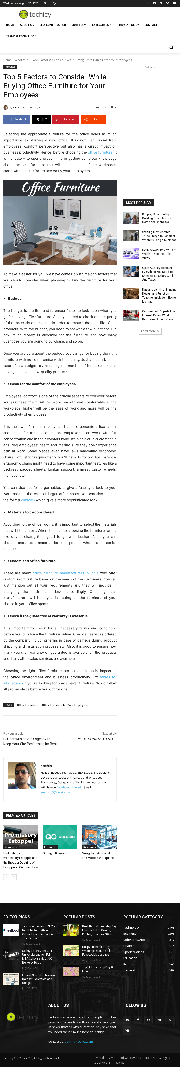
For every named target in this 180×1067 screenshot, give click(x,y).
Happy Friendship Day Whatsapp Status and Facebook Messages (96, 950)
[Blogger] (127, 1020)
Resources (21, 60)
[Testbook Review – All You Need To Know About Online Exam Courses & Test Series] (11, 930)
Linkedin (77, 787)
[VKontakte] (127, 1030)
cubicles (28, 500)
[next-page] (14, 877)
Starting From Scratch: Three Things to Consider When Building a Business (159, 236)
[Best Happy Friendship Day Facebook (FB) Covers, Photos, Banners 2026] (71, 930)
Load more (148, 331)
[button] (171, 47)
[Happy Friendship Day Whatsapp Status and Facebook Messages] (71, 950)
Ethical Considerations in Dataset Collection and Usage (38, 979)
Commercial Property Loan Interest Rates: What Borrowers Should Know (159, 315)
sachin (17, 107)
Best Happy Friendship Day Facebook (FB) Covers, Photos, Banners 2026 (99, 930)
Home (7, 60)
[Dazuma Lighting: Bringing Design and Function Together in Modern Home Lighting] (131, 293)
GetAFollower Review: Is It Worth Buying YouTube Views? (159, 254)
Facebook (63, 787)
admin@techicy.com (79, 1041)
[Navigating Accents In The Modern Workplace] (99, 837)
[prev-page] (6, 877)
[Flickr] (148, 1020)
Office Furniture (27, 705)
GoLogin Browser (54, 853)
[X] (161, 3)
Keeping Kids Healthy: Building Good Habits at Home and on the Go (157, 218)
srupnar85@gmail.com (55, 792)
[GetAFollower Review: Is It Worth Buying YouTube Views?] (131, 253)
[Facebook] (148, 3)
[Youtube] (174, 3)
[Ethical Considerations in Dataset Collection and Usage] (11, 979)
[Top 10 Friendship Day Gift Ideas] (71, 971)
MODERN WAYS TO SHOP (97, 739)
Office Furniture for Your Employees (65, 705)
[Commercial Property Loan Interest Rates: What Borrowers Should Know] (131, 315)
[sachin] (6, 107)
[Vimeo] (167, 3)
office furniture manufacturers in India (65, 573)
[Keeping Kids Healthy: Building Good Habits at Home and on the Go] (131, 218)
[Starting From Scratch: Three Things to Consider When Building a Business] (131, 235)
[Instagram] (154, 3)
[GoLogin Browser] (60, 837)
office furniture (100, 152)
